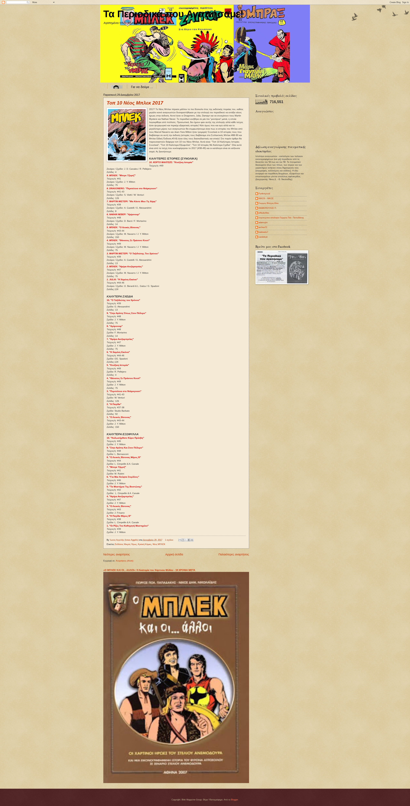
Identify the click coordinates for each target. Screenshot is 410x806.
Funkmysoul (264, 193)
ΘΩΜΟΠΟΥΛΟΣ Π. (268, 208)
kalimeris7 (263, 232)
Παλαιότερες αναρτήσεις (233, 554)
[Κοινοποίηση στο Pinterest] (192, 540)
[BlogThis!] (182, 540)
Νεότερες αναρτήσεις (116, 554)
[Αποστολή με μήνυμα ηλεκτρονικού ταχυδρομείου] (179, 540)
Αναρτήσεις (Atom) (124, 561)
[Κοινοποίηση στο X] (186, 540)
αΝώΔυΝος (264, 213)
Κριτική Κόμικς (144, 544)
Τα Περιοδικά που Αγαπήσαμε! (173, 13)
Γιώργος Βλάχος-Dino (269, 203)
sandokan (263, 237)
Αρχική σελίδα (174, 554)
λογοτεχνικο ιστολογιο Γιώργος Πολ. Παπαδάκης (281, 217)
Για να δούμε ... (142, 87)
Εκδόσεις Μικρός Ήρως (126, 544)
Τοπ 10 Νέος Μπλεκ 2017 (135, 102)
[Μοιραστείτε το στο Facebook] (189, 540)
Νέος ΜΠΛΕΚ (159, 544)
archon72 (263, 227)
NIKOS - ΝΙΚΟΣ (266, 198)
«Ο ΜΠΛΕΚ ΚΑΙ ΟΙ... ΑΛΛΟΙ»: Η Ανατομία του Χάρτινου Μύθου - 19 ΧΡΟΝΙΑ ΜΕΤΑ (149, 570)
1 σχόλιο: (169, 540)
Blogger (234, 799)
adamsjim (263, 222)
